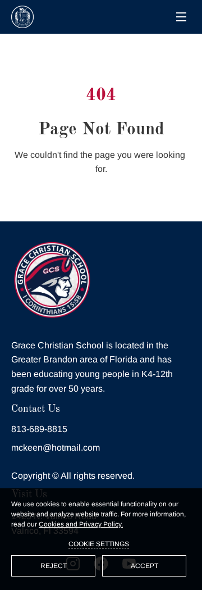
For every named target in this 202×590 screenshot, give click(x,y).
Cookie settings (98, 544)
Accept (144, 566)
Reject (53, 566)
